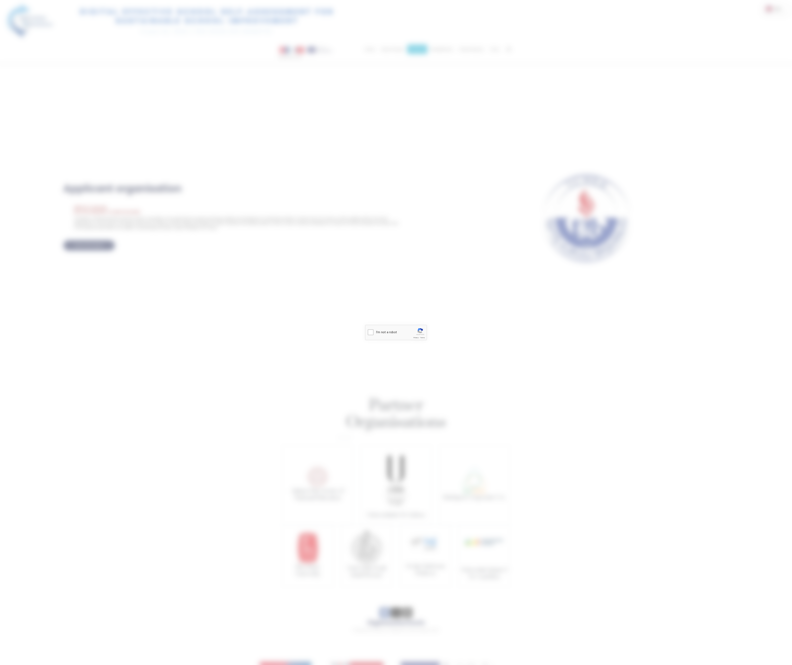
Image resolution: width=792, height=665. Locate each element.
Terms (422, 338)
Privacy (415, 338)
